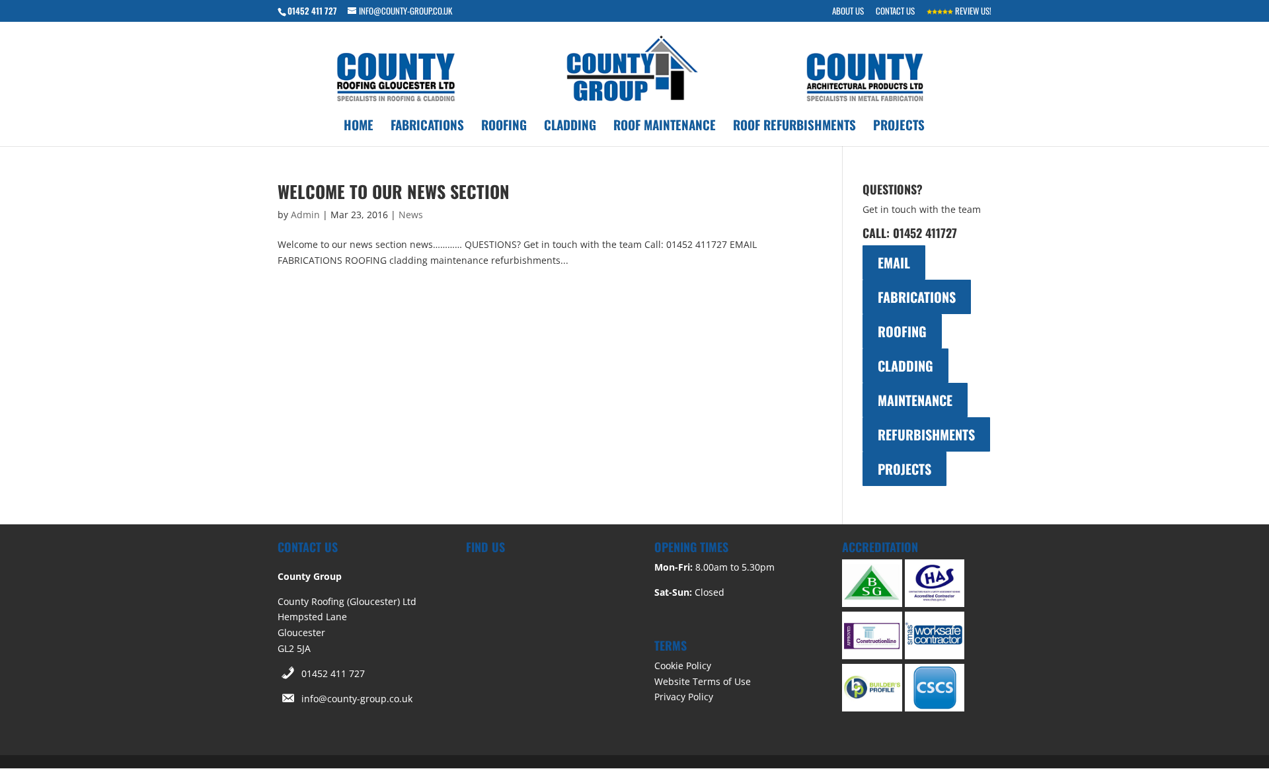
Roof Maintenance (664, 127)
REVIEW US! (972, 12)
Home (358, 127)
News (411, 214)
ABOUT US (848, 12)
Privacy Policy (683, 696)
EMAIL (894, 262)
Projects (899, 127)
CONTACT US (895, 12)
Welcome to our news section (394, 191)
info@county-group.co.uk (356, 698)
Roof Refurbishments (794, 127)
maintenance (915, 400)
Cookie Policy (682, 665)
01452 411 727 (333, 673)
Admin (305, 214)
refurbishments (926, 434)
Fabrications (427, 127)
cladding (905, 366)
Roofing (504, 127)
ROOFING (902, 331)
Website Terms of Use (702, 681)
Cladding (570, 127)
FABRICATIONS (917, 297)
